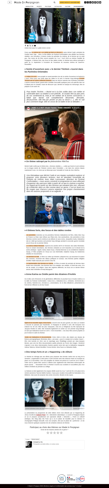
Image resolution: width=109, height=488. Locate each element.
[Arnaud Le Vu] (29, 447)
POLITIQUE (48, 6)
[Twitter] (30, 45)
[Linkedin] (90, 2)
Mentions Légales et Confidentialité (54, 486)
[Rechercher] (54, 2)
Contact (79, 486)
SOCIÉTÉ (39, 6)
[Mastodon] (95, 2)
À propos (27, 439)
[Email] (35, 45)
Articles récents (35, 439)
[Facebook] (85, 2)
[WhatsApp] (32, 45)
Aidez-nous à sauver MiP (70, 2)
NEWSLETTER (29, 6)
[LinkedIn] (28, 45)
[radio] (47, 433)
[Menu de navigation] (10, 2)
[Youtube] (100, 2)
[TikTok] (98, 2)
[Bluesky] (93, 2)
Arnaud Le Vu (38, 442)
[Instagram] (88, 2)
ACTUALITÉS (58, 6)
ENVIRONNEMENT (78, 6)
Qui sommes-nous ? (70, 486)
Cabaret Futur (41, 415)
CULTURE (67, 6)
